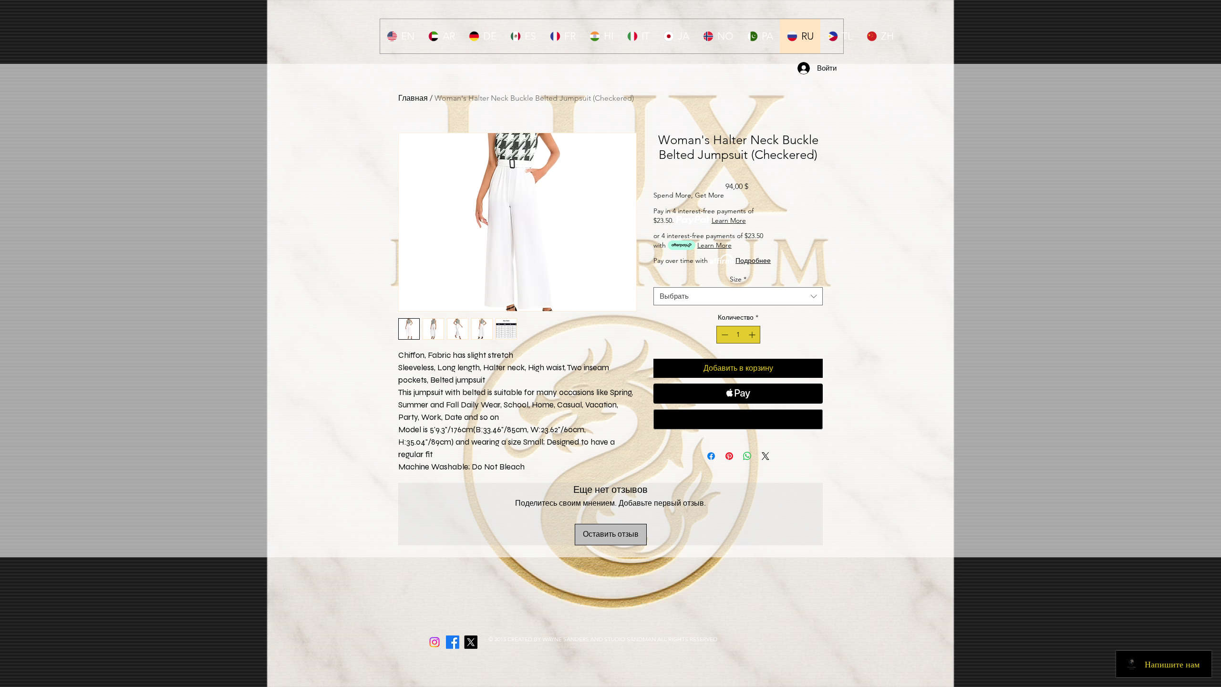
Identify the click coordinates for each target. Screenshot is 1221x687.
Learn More (729, 220)
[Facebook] (452, 642)
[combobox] (738, 296)
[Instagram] (434, 642)
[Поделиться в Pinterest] (729, 456)
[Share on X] (765, 456)
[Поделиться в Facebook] (711, 456)
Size (738, 279)
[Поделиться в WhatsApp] (747, 456)
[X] (470, 642)
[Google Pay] (738, 419)
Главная (413, 98)
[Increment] (753, 334)
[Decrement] (724, 334)
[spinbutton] (738, 334)
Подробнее (753, 260)
